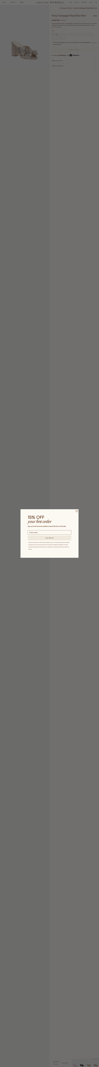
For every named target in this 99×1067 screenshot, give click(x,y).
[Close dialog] (77, 511)
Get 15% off (50, 538)
